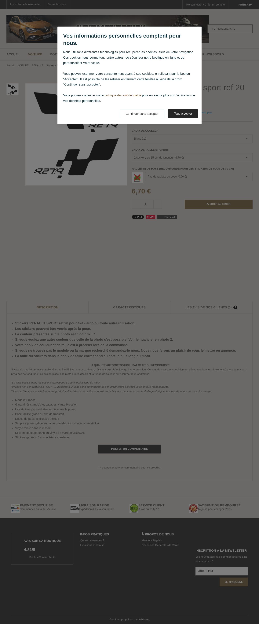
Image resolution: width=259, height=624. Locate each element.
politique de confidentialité (122, 95)
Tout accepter (183, 113)
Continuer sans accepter (142, 114)
